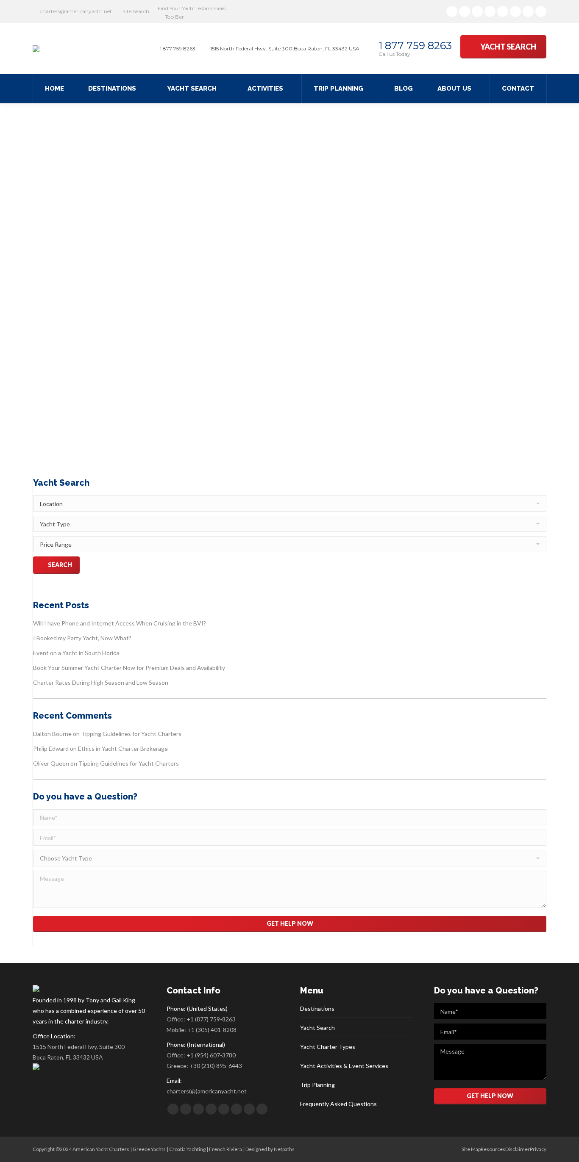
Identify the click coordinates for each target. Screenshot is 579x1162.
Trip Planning (317, 1084)
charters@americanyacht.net (76, 11)
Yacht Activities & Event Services (344, 1065)
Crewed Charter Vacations (137, 426)
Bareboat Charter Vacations (74, 426)
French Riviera (225, 1149)
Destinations (317, 1008)
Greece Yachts (149, 1149)
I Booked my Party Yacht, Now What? (82, 638)
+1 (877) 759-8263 (211, 1019)
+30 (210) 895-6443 (215, 1065)
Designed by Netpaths (270, 1149)
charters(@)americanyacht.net (207, 1091)
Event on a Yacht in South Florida (76, 652)
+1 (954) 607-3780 (211, 1055)
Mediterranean (187, 426)
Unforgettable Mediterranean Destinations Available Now (187, 410)
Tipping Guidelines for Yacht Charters (131, 733)
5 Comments (307, 426)
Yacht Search (317, 1027)
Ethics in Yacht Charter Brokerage (123, 748)
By (225, 426)
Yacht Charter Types (327, 1046)
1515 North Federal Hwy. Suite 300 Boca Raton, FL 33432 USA (79, 1052)
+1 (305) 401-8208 (212, 1029)
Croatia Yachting (187, 1149)
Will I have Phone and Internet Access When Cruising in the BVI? (119, 623)
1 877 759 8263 (415, 45)
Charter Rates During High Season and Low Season (100, 682)
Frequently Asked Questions (338, 1103)
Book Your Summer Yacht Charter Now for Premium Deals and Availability (129, 667)
